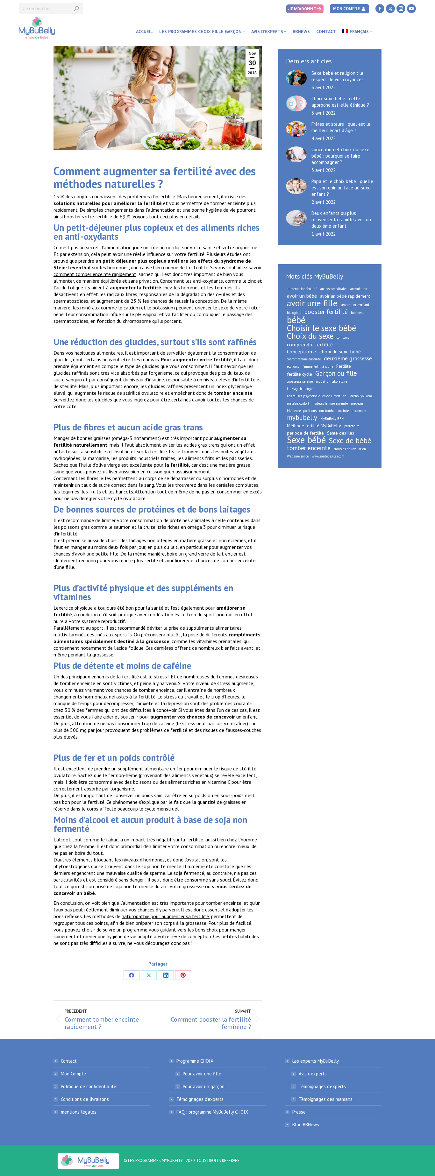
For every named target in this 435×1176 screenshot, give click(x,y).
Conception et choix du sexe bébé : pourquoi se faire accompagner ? (340, 155)
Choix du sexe (310, 336)
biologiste (294, 312)
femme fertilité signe (318, 366)
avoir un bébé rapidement (345, 296)
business (357, 312)
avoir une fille (312, 303)
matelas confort (298, 403)
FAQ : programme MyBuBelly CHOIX (212, 1112)
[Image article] (296, 78)
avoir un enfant (355, 305)
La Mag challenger (300, 388)
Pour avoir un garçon (204, 1086)
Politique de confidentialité (88, 1086)
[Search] (76, 8)
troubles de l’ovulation (350, 449)
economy (293, 366)
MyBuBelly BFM (332, 418)
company (343, 337)
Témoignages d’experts (200, 1099)
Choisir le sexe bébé (321, 328)
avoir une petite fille (96, 553)
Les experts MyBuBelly (315, 1061)
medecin (357, 403)
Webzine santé (298, 456)
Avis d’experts (313, 1074)
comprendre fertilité (310, 344)
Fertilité (343, 366)
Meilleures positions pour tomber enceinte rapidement (327, 410)
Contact (69, 1061)
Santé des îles (340, 433)
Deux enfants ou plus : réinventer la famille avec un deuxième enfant (341, 219)
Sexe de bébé (350, 440)
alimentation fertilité (302, 289)
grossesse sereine (300, 381)
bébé (296, 319)
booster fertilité (326, 311)
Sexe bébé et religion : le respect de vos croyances (337, 76)
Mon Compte (73, 1074)
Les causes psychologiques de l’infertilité (316, 396)
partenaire (351, 426)
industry (322, 381)
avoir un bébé (302, 296)
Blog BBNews (305, 1125)
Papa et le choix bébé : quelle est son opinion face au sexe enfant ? (342, 187)
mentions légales (78, 1112)
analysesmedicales (333, 289)
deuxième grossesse (348, 358)
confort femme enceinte (304, 359)
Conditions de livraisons (85, 1099)
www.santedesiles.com (328, 456)
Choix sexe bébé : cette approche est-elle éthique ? (340, 102)
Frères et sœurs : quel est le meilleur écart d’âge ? (340, 127)
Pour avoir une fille (202, 1074)
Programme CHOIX (194, 1061)
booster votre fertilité (88, 216)
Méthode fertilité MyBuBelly (314, 426)
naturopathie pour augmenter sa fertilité (165, 916)
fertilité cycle (299, 374)
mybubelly (302, 417)
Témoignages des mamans (326, 1099)
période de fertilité (305, 433)
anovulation (358, 289)
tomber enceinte (309, 448)
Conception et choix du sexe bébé (324, 351)
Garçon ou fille (336, 373)
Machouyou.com (360, 396)
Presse (299, 1112)
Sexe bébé (306, 440)
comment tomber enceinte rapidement (94, 274)
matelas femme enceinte (330, 403)
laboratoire (339, 381)
